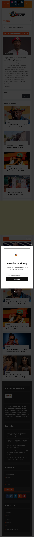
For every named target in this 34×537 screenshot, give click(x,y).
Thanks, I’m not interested (17, 291)
